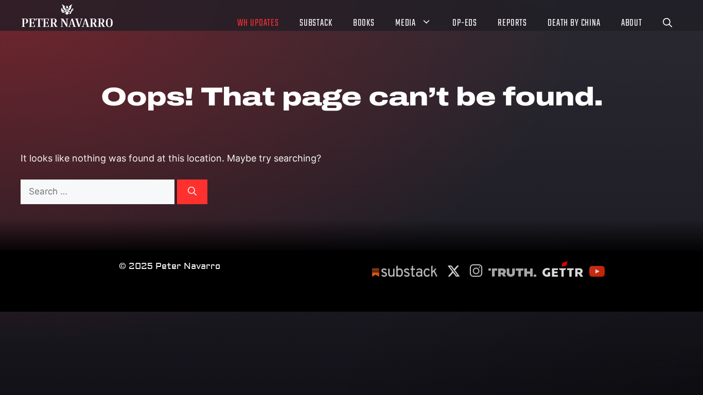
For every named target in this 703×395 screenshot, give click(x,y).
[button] (667, 24)
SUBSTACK (316, 24)
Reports (512, 24)
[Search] (192, 191)
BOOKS (364, 24)
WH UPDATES (258, 24)
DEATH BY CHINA (574, 24)
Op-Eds (464, 24)
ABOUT (631, 24)
